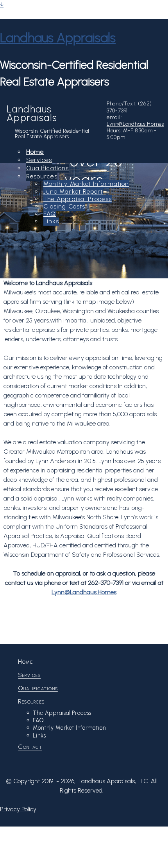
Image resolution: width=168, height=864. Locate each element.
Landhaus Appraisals (58, 37)
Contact (30, 746)
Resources (41, 176)
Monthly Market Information (86, 183)
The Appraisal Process (77, 199)
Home (35, 151)
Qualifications (47, 168)
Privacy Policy (18, 809)
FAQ (49, 213)
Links (51, 221)
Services (39, 160)
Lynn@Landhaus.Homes (135, 124)
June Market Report (73, 191)
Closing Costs (64, 206)
